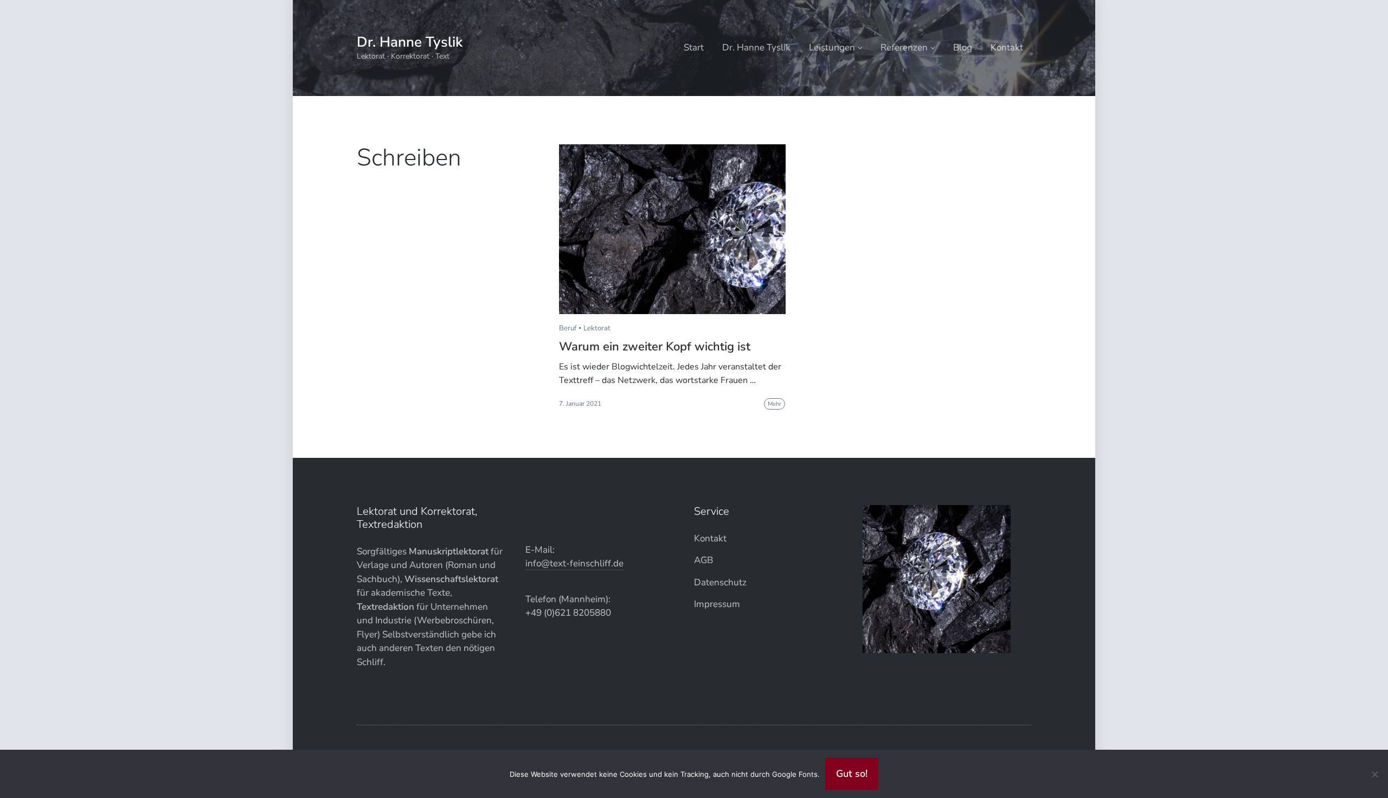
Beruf (567, 328)
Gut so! (852, 773)
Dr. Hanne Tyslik (409, 42)
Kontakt (1007, 47)
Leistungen (832, 47)
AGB (703, 560)
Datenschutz (720, 582)
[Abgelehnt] (1374, 774)
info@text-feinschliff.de (574, 563)
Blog (962, 47)
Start (694, 47)
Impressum (717, 604)
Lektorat (597, 328)
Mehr (774, 404)
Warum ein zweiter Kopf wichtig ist (654, 347)
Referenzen (904, 47)
